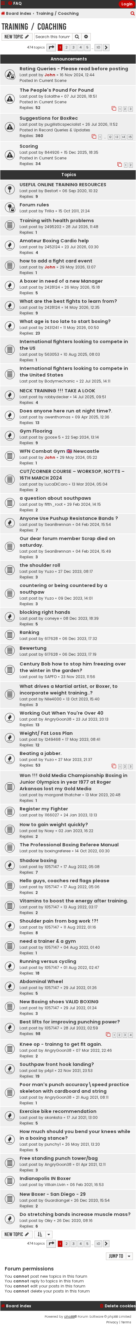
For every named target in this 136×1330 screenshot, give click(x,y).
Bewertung (33, 648)
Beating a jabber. (41, 753)
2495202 (53, 226)
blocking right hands (45, 612)
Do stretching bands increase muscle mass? (75, 1214)
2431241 (52, 327)
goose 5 (53, 437)
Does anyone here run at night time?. (66, 411)
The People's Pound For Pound (57, 90)
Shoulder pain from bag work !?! (59, 921)
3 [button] (73, 47)
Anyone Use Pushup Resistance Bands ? (69, 518)
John (50, 75)
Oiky (49, 1220)
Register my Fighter (44, 809)
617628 (51, 638)
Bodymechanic (60, 381)
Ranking (29, 632)
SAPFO (51, 676)
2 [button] (66, 47)
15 (130, 137)
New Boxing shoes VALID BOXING (59, 1002)
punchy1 (53, 1144)
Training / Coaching (34, 27)
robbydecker (57, 397)
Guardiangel (57, 1200)
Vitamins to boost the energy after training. (74, 901)
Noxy (49, 830)
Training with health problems (57, 220)
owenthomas (58, 417)
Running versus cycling (48, 961)
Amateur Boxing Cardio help (54, 241)
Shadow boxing (38, 860)
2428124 (52, 287)
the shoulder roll (40, 565)
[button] (51, 47)
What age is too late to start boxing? (65, 321)
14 (123, 137)
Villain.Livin (55, 1184)
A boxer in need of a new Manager (61, 281)
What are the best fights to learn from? (68, 301)
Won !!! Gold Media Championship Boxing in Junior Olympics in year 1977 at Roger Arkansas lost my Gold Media (73, 782)
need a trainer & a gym (48, 941)
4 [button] (80, 47)
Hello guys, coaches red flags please (64, 881)
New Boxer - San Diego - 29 (53, 1194)
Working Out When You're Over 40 (61, 713)
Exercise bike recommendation (58, 1111)
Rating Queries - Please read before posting (74, 69)
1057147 (52, 866)
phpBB (69, 1316)
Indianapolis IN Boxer (45, 1178)
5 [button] (87, 47)
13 (116, 137)
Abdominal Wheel (41, 981)
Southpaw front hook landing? (57, 1064)
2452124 (52, 247)
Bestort (51, 190)
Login (127, 4)
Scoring (29, 146)
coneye (52, 618)
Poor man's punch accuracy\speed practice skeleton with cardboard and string (74, 1087)
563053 (52, 354)
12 (110, 137)
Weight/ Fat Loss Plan (46, 733)
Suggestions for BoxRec (49, 118)
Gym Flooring (36, 431)
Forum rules (34, 205)
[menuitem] (133, 13)
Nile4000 (53, 699)
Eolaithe (52, 96)
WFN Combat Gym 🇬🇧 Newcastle (59, 451)
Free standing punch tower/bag (59, 1158)
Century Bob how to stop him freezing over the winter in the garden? (73, 667)
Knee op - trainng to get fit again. (61, 1044)
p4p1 (49, 1070)
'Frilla (49, 211)
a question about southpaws (55, 498)
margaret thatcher (63, 794)
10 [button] (98, 47)
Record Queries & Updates (64, 130)
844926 (52, 152)
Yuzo (49, 571)
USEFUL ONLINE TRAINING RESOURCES (63, 184)
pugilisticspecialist (63, 124)
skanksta (53, 1117)
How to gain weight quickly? (54, 824)
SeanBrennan (58, 524)
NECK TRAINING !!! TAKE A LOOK (57, 391)
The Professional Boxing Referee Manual (69, 845)
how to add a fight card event (56, 261)
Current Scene (52, 80)
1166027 (52, 815)
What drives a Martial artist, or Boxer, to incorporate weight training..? (69, 689)
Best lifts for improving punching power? (70, 1022)
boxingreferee (58, 851)
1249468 (53, 739)
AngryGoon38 (58, 719)
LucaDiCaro (56, 484)
